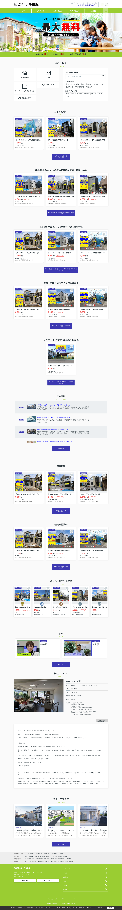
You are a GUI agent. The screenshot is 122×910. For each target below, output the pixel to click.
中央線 (63, 859)
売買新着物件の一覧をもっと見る (61, 510)
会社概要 (93, 11)
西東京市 (93, 93)
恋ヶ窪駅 (68, 87)
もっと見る (61, 664)
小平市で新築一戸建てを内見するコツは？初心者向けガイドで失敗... (55, 441)
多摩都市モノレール (70, 859)
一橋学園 (47, 861)
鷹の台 (42, 861)
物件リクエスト (75, 11)
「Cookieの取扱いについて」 (88, 907)
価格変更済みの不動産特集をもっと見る (61, 567)
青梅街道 (71, 861)
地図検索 (19, 76)
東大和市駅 (69, 84)
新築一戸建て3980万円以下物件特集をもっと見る (61, 326)
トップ (22, 11)
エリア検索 (40, 11)
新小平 (60, 861)
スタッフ (65, 873)
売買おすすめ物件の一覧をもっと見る (61, 156)
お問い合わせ (57, 11)
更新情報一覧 (61, 448)
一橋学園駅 (95, 84)
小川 (51, 861)
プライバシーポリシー (60, 899)
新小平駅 (74, 87)
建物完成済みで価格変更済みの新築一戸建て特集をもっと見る (61, 213)
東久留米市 (86, 93)
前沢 (47, 856)
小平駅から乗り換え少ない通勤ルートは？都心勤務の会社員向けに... (55, 417)
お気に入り (50, 85)
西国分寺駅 (81, 87)
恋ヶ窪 (55, 861)
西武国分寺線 (42, 859)
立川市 (67, 96)
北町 (35, 856)
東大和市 (73, 93)
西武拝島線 (28, 859)
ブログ (64, 881)
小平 (38, 861)
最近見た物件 (27, 98)
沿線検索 (30, 72)
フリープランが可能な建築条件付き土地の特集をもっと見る (61, 382)
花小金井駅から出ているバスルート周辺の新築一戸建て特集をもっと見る (61, 269)
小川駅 (101, 84)
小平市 (67, 93)
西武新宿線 (35, 859)
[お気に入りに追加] (39, 121)
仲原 (56, 856)
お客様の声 (65, 877)
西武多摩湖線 (50, 859)
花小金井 (33, 861)
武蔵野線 (57, 859)
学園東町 (31, 856)
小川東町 (51, 856)
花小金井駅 (76, 84)
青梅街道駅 (89, 87)
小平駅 (82, 84)
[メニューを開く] (105, 10)
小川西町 (60, 856)
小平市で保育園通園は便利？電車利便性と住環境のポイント (52, 429)
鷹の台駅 (88, 84)
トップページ (66, 869)
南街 (43, 856)
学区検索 (30, 76)
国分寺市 (79, 93)
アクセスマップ (67, 885)
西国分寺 (65, 861)
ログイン (102, 5)
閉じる (110, 907)
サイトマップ (71, 899)
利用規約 (50, 899)
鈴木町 (66, 856)
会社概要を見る (102, 721)
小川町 (40, 856)
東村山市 (99, 93)
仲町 (26, 856)
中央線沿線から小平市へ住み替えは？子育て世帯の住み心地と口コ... (55, 405)
